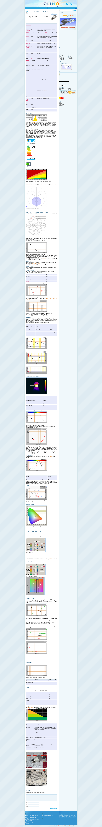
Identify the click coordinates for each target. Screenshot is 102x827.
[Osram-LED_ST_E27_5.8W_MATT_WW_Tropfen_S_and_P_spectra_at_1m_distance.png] (36, 499)
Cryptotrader (69, 88)
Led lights (61, 55)
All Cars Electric (61, 88)
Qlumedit (41, 184)
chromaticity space (29, 526)
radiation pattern (29, 237)
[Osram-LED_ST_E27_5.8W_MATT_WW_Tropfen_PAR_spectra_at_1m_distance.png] (36, 470)
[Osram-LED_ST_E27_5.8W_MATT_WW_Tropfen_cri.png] (36, 551)
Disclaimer (50, 8)
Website (27, 806)
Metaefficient (61, 89)
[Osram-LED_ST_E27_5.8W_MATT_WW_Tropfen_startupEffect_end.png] (36, 653)
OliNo (61, 56)
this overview (29, 20)
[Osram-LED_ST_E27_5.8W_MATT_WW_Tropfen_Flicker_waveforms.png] (36, 676)
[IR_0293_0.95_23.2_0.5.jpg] (36, 393)
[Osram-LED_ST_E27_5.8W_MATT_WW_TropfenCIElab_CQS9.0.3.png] (35, 594)
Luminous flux (28, 43)
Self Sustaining (71, 56)
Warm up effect (39, 79)
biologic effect (29, 688)
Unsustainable (71, 58)
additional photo (45, 90)
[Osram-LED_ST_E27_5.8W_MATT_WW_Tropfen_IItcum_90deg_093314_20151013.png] (36, 373)
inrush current (29, 318)
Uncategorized (62, 58)
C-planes (46, 32)
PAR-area (50, 456)
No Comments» (55, 13)
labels (33, 129)
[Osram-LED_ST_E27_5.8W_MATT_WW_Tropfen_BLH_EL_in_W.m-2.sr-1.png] (36, 720)
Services (35, 8)
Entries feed (60, 103)
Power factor (27, 281)
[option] (68, 22)
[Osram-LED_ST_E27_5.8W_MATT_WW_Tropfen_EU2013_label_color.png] (31, 159)
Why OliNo (30, 8)
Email (26, 804)
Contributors (40, 8)
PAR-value (27, 60)
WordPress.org (61, 105)
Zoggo (61, 73)
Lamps (70, 54)
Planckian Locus (49, 558)
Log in (60, 102)
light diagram (29, 184)
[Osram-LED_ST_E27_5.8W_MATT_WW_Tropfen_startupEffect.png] (36, 640)
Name (27, 802)
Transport (70, 57)
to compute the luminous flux (36, 263)
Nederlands (73, 8)
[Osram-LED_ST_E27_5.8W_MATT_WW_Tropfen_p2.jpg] (36, 785)
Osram (27, 14)
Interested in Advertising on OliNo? (68, 45)
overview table (34, 122)
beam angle (44, 258)
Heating (70, 53)
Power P (27, 34)
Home (26, 8)
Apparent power (28, 279)
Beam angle (27, 32)
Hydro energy (62, 54)
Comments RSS (72, 825)
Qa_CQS (27, 50)
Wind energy (62, 59)
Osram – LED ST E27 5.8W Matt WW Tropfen (40, 12)
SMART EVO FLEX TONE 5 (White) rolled (32, 815)
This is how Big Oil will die (30, 822)
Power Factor (28, 36)
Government (62, 53)
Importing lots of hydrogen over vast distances (69, 73)
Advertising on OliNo (61, 825)
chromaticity (46, 560)
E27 (31, 58)
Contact (45, 8)
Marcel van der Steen (35, 13)
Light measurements (41, 13)
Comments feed (61, 104)
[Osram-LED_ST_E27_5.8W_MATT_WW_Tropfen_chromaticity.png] (36, 525)
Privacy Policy (55, 825)
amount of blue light (30, 707)
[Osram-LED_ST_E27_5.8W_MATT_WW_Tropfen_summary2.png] (36, 121)
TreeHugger (69, 89)
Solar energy (62, 57)
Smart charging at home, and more (31, 817)
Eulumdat (55, 184)
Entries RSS (66, 825)
